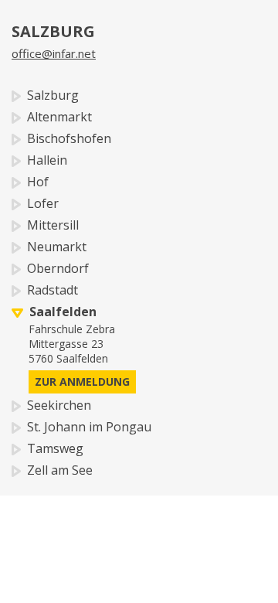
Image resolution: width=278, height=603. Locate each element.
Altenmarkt (56, 116)
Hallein (44, 160)
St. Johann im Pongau (86, 426)
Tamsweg (52, 448)
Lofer (40, 203)
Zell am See (57, 470)
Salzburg (50, 95)
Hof (35, 181)
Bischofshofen (66, 138)
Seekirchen (56, 405)
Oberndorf (55, 268)
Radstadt (49, 289)
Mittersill (50, 224)
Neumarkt (53, 246)
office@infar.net (54, 53)
